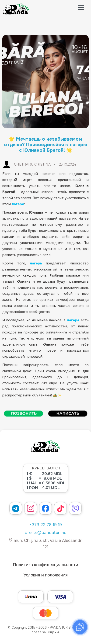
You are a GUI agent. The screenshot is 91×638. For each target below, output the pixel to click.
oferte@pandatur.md (45, 532)
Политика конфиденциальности (45, 564)
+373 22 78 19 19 (45, 524)
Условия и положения (46, 575)
